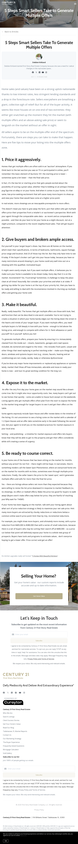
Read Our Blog (8, 728)
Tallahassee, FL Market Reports (15, 731)
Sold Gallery (7, 753)
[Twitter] (8, 692)
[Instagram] (24, 692)
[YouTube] (20, 692)
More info (24, 835)
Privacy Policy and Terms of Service (41, 659)
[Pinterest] (16, 692)
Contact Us (7, 735)
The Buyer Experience (11, 742)
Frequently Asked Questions (13, 746)
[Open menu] (75, 4)
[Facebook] (4, 692)
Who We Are (7, 713)
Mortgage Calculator (11, 749)
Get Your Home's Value (12, 724)
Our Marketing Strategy (12, 738)
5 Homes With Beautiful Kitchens (44, 556)
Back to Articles (11, 31)
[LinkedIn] (12, 692)
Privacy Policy (39, 810)
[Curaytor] (13, 704)
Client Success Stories (11, 720)
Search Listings (9, 717)
